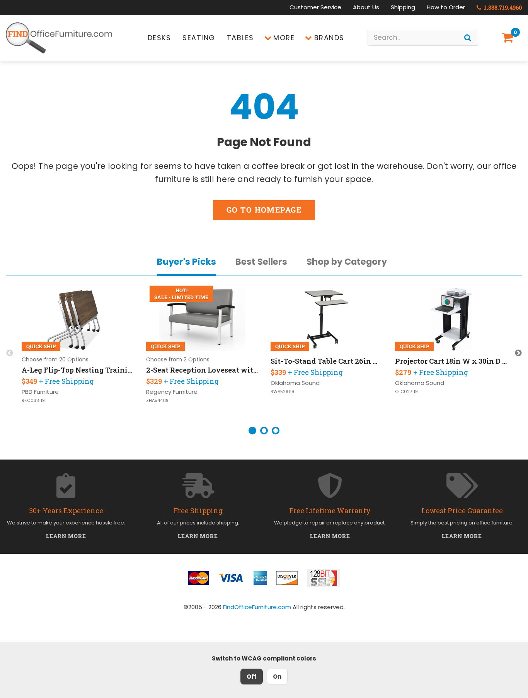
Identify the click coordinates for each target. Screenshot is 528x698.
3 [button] (275, 430)
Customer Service (315, 7)
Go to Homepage (264, 210)
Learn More (66, 536)
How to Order (446, 7)
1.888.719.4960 (502, 7)
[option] (77, 353)
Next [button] (518, 353)
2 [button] (264, 430)
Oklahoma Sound (295, 383)
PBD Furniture (40, 392)
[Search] (467, 38)
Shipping (403, 7)
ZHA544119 (157, 400)
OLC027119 (406, 392)
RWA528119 (282, 392)
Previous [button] (10, 353)
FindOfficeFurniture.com (257, 607)
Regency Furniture (172, 392)
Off (252, 676)
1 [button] (252, 430)
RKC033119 (33, 400)
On (277, 676)
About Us (366, 7)
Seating (198, 38)
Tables (240, 38)
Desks (159, 38)
